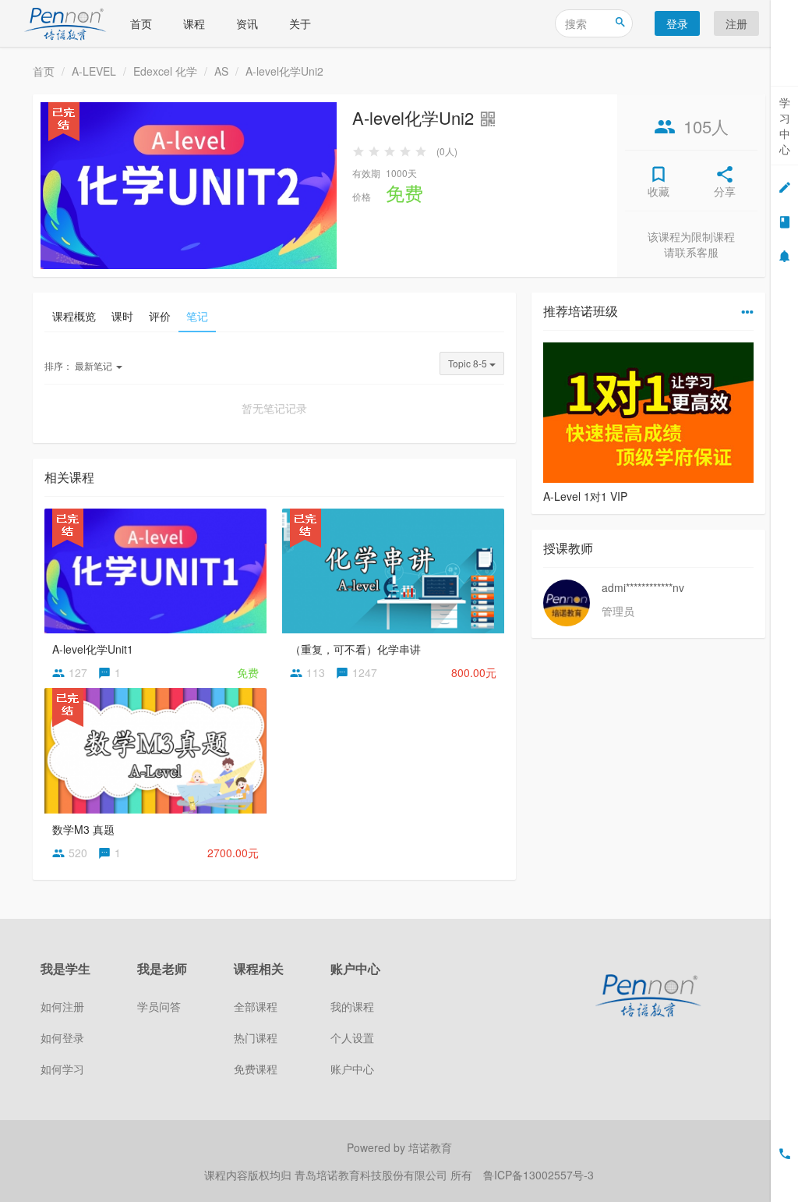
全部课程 (255, 1006)
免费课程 (255, 1068)
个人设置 (352, 1037)
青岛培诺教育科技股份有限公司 (372, 1174)
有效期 (366, 172)
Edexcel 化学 (165, 71)
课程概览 (74, 316)
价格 (361, 196)
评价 (160, 316)
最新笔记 (79, 365)
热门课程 (255, 1037)
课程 (194, 23)
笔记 (197, 316)
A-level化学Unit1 (92, 649)
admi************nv (643, 587)
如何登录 (62, 1037)
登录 (677, 23)
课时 (122, 316)
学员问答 (159, 1006)
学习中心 (784, 125)
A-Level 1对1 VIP (585, 496)
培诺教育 (430, 1147)
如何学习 (62, 1068)
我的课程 (352, 1006)
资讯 (247, 23)
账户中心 (352, 1068)
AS (221, 71)
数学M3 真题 (83, 829)
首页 (141, 23)
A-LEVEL (94, 71)
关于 (300, 23)
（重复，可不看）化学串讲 (355, 649)
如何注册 (62, 1006)
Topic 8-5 (468, 363)
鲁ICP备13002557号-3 (538, 1174)
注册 (736, 23)
